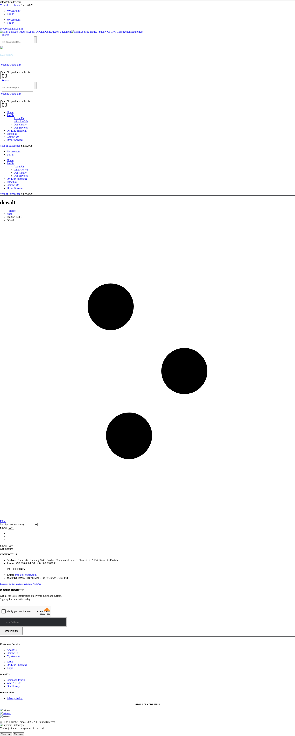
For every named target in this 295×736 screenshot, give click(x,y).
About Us (19, 118)
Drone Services (15, 139)
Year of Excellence (10, 5)
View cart (6, 734)
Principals (12, 133)
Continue (18, 734)
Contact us (12, 653)
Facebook (4, 584)
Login (10, 668)
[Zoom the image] (147, 713)
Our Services (21, 127)
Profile (10, 115)
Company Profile (16, 679)
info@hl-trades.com (26, 574)
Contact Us (13, 136)
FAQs (10, 661)
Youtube (19, 584)
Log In (10, 13)
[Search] (35, 39)
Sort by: (4, 524)
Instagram (28, 584)
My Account (13, 10)
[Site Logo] (71, 31)
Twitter (12, 584)
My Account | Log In (11, 28)
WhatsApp (37, 584)
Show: (4, 527)
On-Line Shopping (17, 130)
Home (10, 112)
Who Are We (21, 121)
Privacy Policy (15, 698)
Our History (20, 124)
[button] (5, 34)
